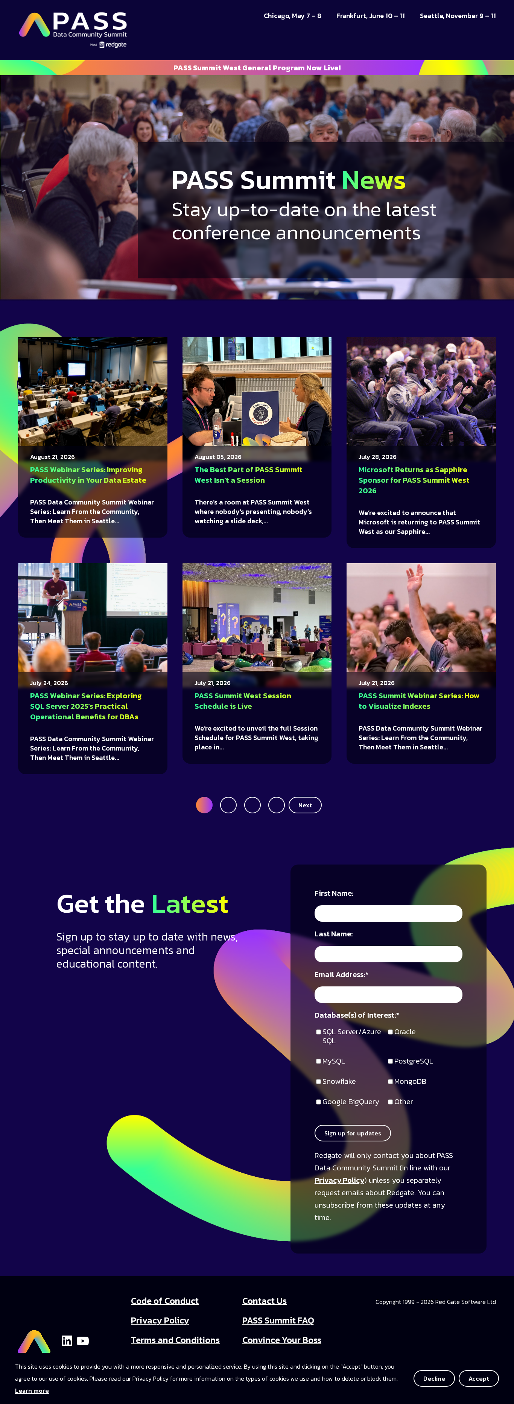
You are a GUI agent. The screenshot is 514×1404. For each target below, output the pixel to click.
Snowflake (339, 1082)
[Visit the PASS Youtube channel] (83, 1340)
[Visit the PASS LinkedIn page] (67, 1340)
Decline (434, 1378)
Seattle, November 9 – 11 (458, 15)
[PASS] (34, 1339)
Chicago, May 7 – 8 (292, 15)
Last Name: (334, 934)
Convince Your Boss (281, 1339)
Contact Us (264, 1300)
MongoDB (410, 1082)
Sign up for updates (352, 1133)
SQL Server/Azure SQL (351, 1036)
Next (305, 805)
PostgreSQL (413, 1061)
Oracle (405, 1032)
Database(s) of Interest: (357, 1015)
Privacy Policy (339, 1180)
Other (403, 1102)
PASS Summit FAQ (278, 1320)
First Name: (334, 894)
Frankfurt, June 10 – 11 (370, 15)
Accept (478, 1378)
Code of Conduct (165, 1300)
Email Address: (341, 975)
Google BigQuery (350, 1102)
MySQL (333, 1061)
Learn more (32, 1390)
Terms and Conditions (175, 1339)
